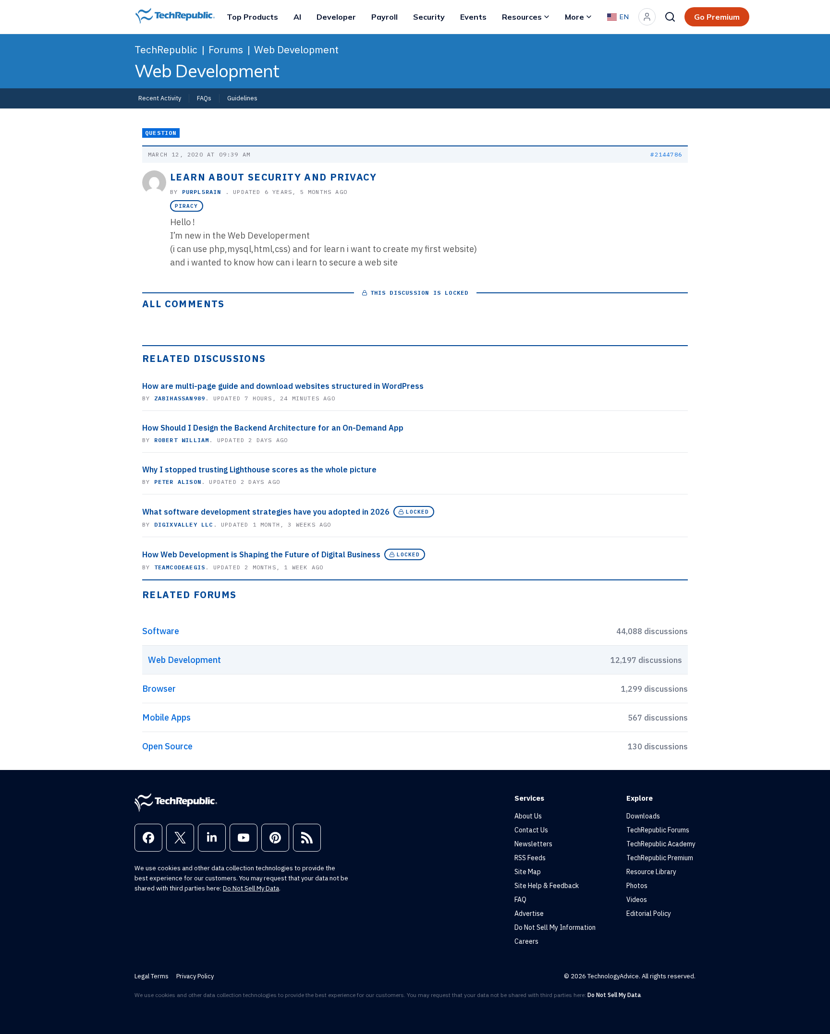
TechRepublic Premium (659, 858)
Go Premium (717, 17)
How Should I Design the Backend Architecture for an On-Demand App (272, 428)
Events (473, 17)
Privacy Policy (195, 976)
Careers (526, 941)
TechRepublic (165, 49)
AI (297, 17)
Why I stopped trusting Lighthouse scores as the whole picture (259, 469)
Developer (336, 17)
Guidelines (242, 98)
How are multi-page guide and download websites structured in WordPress (283, 386)
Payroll (384, 17)
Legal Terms (151, 976)
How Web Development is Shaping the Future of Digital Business (261, 554)
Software (160, 631)
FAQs (204, 98)
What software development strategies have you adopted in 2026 (266, 512)
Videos (636, 899)
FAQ (520, 899)
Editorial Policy (648, 913)
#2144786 (666, 154)
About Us (528, 816)
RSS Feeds (530, 858)
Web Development (296, 49)
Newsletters (533, 844)
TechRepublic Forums (657, 830)
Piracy (186, 206)
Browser (159, 688)
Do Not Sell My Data (251, 888)
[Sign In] (647, 16)
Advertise (529, 913)
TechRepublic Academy (661, 844)
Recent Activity (159, 98)
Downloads (643, 816)
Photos (636, 885)
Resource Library (651, 871)
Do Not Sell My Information (555, 927)
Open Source (167, 746)
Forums (225, 49)
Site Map (527, 871)
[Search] (670, 16)
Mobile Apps (166, 717)
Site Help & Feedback (546, 885)
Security (429, 17)
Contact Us (531, 830)
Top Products (252, 17)
